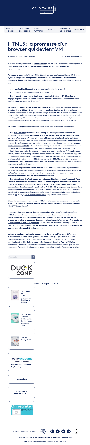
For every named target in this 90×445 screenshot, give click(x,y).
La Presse (16, 431)
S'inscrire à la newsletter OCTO (21, 392)
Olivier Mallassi (28, 56)
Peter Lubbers (40, 63)
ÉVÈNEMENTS (79, 30)
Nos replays (22, 379)
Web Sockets (19, 133)
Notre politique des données (35, 441)
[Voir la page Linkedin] (52, 431)
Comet (68, 140)
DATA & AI (51, 30)
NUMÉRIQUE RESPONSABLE (65, 29)
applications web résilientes (34, 195)
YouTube (56, 112)
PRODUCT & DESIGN (11, 29)
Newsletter (25, 431)
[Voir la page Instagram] (63, 431)
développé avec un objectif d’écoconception (55, 437)
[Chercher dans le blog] (33, 257)
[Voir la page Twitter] (58, 431)
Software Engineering (72, 56)
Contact (33, 431)
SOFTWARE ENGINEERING (25, 29)
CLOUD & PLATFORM (38, 29)
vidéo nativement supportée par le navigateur (41, 110)
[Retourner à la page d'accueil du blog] (45, 8)
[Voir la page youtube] (69, 431)
